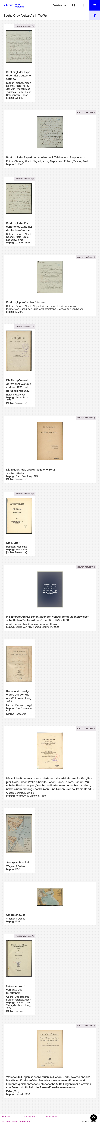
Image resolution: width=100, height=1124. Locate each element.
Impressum (52, 1117)
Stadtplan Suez (15, 914)
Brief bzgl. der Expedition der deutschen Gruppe (19, 75)
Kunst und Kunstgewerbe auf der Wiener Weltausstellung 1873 (18, 696)
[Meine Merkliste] (84, 5)
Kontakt (6, 1117)
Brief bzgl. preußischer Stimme (25, 302)
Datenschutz (31, 1117)
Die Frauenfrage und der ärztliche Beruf (30, 469)
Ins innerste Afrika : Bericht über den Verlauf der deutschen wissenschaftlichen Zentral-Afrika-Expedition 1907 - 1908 (48, 618)
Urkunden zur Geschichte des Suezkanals (17, 989)
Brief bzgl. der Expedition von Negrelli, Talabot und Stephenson (45, 157)
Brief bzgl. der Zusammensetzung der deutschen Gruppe (19, 227)
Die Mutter (12, 542)
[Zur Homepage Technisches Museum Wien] (7, 5)
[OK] (73, 5)
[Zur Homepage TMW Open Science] (19, 5)
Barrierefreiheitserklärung (16, 1121)
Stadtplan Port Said (18, 862)
